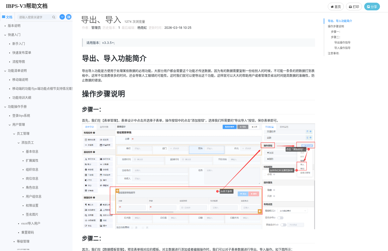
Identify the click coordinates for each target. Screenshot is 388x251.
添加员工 (27, 142)
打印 (355, 6)
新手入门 (18, 43)
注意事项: (333, 53)
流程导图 (18, 61)
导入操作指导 (342, 48)
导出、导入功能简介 (340, 21)
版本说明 (14, 25)
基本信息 (32, 151)
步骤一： (336, 31)
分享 (373, 6)
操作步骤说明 (336, 26)
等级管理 (23, 241)
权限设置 (32, 205)
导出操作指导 (342, 42)
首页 (337, 6)
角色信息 (32, 187)
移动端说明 (20, 79)
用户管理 (18, 124)
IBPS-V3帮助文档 (27, 6)
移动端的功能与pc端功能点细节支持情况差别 (43, 88)
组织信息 (32, 169)
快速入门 (14, 34)
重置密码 (27, 232)
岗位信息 (32, 178)
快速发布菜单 (21, 52)
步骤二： (336, 37)
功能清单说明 (17, 70)
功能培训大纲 (21, 97)
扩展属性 (32, 160)
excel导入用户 (30, 223)
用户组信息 (34, 196)
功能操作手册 (17, 106)
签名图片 (32, 214)
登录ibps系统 (21, 115)
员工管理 (23, 133)
